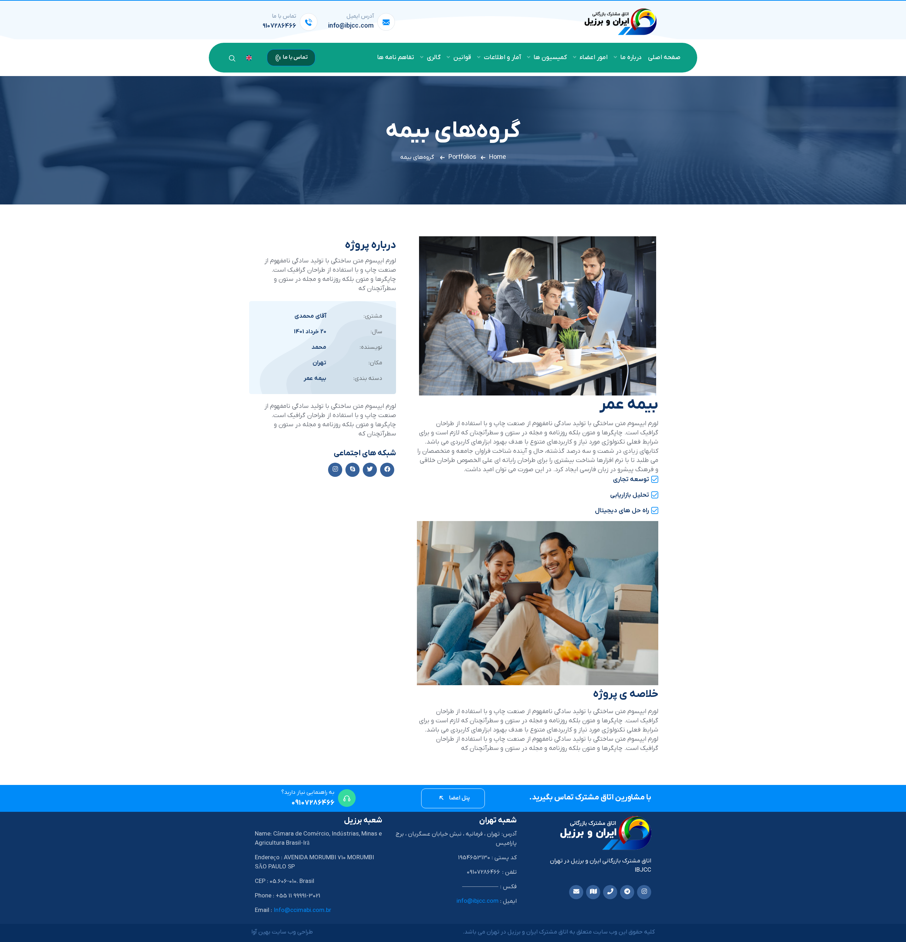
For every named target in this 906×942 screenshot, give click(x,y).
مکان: (375, 363)
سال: (376, 332)
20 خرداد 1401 (310, 332)
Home (497, 157)
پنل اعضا (459, 798)
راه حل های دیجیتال (622, 511)
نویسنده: (371, 347)
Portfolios (462, 157)
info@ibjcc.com (351, 26)
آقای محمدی (310, 316)
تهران (319, 363)
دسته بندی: (367, 378)
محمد (318, 347)
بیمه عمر (315, 378)
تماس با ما (295, 57)
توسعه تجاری (631, 479)
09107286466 (312, 803)
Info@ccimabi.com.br (302, 910)
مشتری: (372, 316)
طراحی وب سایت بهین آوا (282, 932)
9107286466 (279, 26)
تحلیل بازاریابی (629, 495)
